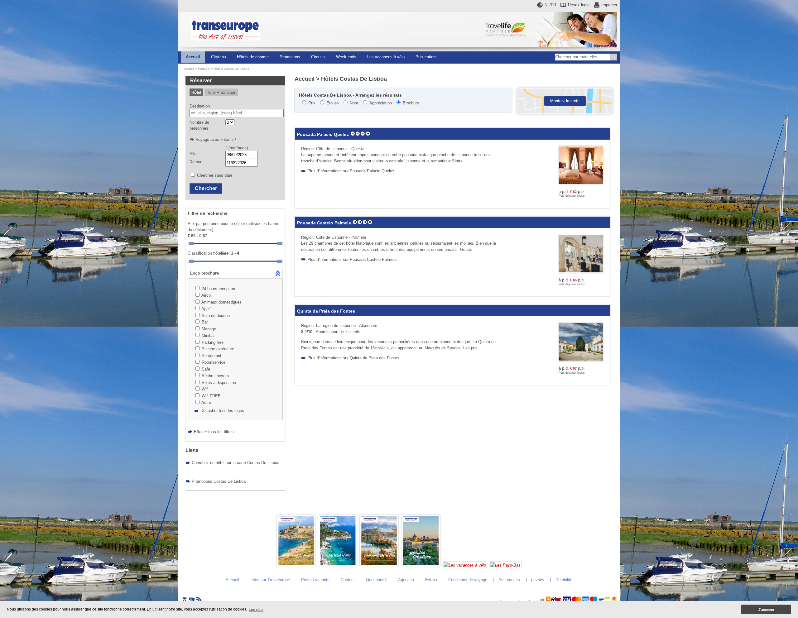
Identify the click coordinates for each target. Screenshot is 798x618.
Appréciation (380, 103)
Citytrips (218, 57)
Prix (311, 103)
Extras (431, 579)
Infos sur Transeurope (270, 579)
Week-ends (346, 57)
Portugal (204, 68)
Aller (194, 153)
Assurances (509, 579)
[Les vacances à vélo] (465, 565)
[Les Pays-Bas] (505, 565)
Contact (348, 579)
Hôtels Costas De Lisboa (231, 68)
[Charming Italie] (337, 565)
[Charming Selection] (379, 565)
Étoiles (332, 103)
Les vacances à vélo (386, 57)
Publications (427, 57)
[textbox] (237, 113)
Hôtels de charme (253, 57)
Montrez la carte (564, 100)
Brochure (411, 103)
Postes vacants (315, 579)
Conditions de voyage (467, 579)
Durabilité (563, 579)
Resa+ (578, 4)
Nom (354, 103)
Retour (195, 162)
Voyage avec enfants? (216, 139)
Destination (200, 106)
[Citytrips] (420, 565)
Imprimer (609, 4)
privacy (537, 579)
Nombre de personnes (199, 125)
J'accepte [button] (766, 609)
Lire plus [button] (256, 609)
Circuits (318, 57)
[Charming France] (296, 565)
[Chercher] (613, 57)
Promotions (290, 57)
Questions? (376, 579)
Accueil (193, 57)
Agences (406, 579)
